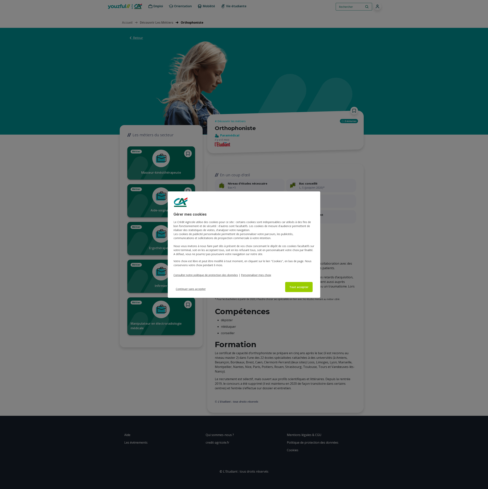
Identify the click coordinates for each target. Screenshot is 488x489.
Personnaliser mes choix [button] (256, 275)
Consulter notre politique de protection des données (205, 275)
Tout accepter (298, 287)
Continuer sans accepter (191, 289)
